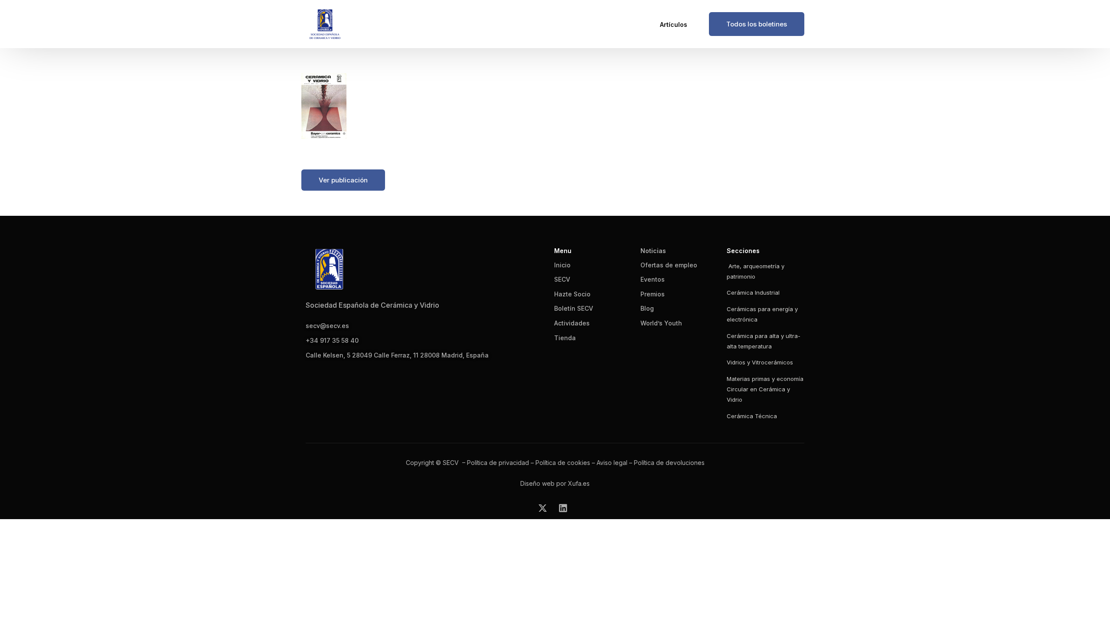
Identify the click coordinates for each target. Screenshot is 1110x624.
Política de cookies (562, 462)
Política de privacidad (498, 462)
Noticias (653, 250)
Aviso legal (612, 462)
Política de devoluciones (669, 462)
